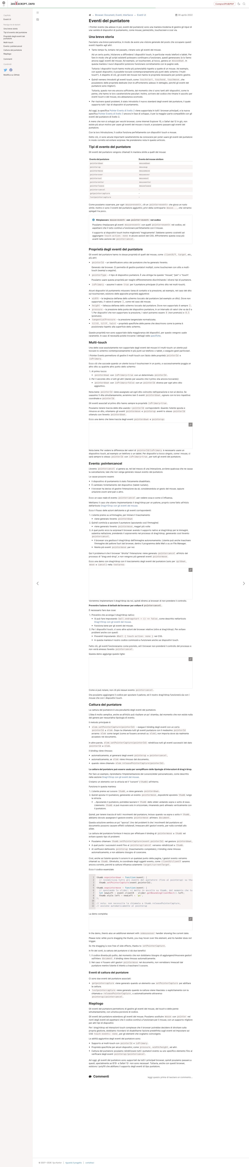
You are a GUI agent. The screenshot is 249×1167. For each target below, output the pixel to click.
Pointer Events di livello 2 (122, 110)
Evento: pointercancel (105, 463)
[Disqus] (141, 1112)
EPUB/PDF (224, 4)
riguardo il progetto (73, 1163)
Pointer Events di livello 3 (110, 113)
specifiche (156, 335)
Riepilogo (96, 1003)
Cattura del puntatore (105, 704)
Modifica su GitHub (12, 75)
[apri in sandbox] (190, 425)
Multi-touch (98, 342)
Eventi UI (7, 19)
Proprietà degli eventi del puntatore (116, 249)
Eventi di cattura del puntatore (109, 972)
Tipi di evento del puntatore (110, 147)
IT (4, 6)
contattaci (89, 1163)
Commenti (101, 1076)
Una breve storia (101, 37)
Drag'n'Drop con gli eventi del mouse (119, 505)
